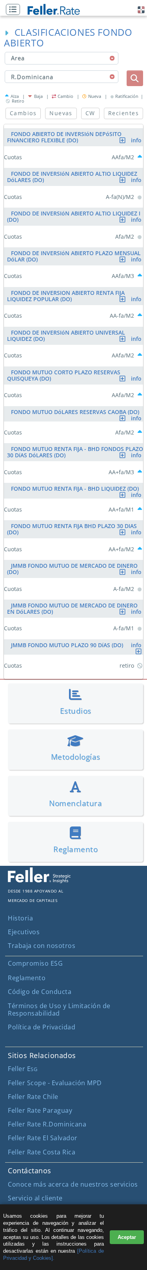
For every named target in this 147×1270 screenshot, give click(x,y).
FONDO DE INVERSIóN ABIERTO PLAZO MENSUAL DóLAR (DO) (75, 256)
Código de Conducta (39, 991)
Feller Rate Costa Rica (41, 1152)
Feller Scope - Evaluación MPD (55, 1083)
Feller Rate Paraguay (40, 1110)
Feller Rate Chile (33, 1096)
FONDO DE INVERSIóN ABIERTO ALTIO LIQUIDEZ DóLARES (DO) (75, 177)
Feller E (22, 1068)
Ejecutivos (24, 932)
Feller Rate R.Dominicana (47, 1124)
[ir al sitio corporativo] (39, 880)
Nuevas (61, 113)
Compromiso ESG (35, 963)
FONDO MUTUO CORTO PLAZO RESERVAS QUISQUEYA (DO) (75, 375)
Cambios (23, 113)
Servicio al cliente (35, 1198)
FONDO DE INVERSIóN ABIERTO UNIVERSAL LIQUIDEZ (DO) (75, 335)
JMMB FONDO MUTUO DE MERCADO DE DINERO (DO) (75, 569)
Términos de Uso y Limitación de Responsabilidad (59, 1009)
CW (90, 113)
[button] (15, 10)
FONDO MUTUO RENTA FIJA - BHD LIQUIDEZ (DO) (77, 490)
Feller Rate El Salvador (43, 1138)
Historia (20, 918)
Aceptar (127, 1237)
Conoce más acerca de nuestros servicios (73, 1184)
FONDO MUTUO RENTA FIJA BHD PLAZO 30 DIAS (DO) (75, 529)
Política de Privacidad (41, 1027)
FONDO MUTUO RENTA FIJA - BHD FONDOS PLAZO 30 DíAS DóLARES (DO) (75, 452)
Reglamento (26, 978)
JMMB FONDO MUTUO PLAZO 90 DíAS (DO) (77, 645)
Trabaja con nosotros (41, 945)
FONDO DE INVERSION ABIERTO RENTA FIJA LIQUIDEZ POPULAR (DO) (75, 296)
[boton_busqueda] (135, 78)
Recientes (123, 113)
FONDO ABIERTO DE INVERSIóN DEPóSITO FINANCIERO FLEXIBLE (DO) (75, 137)
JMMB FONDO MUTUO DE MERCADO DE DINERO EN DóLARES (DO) (75, 608)
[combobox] (62, 58)
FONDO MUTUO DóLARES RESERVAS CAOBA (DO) (77, 413)
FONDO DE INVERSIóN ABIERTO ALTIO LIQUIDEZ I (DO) (75, 216)
